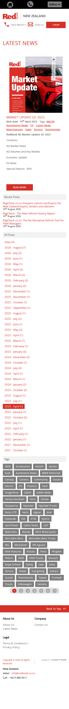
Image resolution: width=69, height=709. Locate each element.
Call (30, 4)
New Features (14, 129)
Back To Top (54, 608)
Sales (28, 129)
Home (10, 4)
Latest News (43, 125)
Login (56, 24)
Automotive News (17, 125)
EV (31, 125)
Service (38, 129)
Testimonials (52, 129)
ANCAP (50, 121)
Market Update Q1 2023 (25, 117)
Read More (19, 187)
